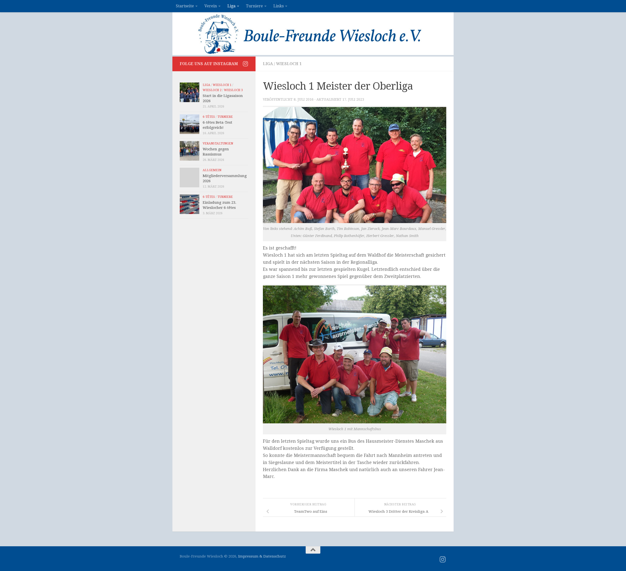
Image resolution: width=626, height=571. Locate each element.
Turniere (254, 6)
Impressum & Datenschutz (262, 556)
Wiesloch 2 (212, 90)
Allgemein (212, 170)
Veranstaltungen (218, 143)
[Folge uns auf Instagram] (245, 64)
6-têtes (209, 117)
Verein (210, 6)
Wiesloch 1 (289, 63)
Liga (231, 6)
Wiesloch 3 (233, 90)
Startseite (185, 6)
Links (278, 6)
